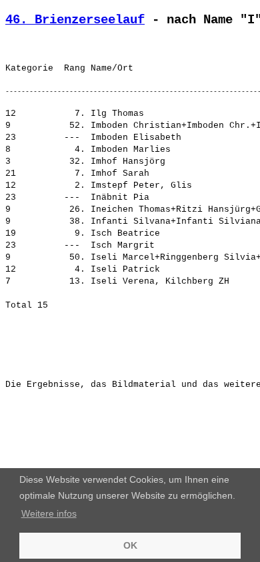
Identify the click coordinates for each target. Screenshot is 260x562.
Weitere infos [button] (49, 513)
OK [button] (130, 545)
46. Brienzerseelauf (75, 20)
